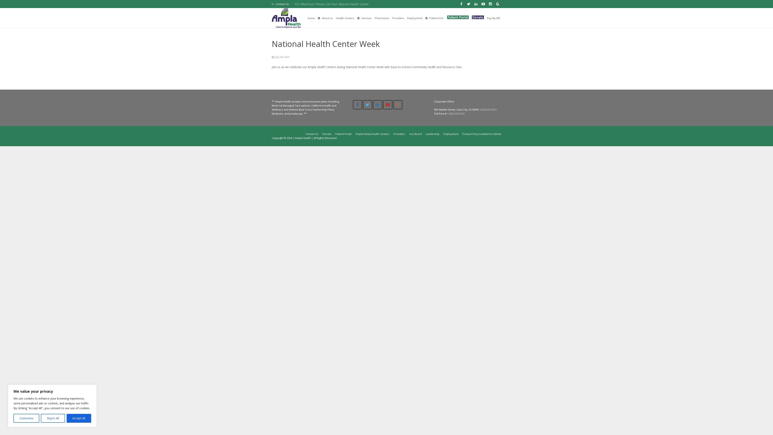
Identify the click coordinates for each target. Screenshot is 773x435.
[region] (52, 406)
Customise (26, 418)
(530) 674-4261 (488, 109)
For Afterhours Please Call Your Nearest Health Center (332, 4)
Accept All (78, 418)
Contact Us (282, 4)
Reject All (53, 418)
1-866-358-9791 (456, 113)
